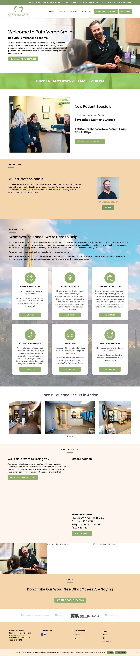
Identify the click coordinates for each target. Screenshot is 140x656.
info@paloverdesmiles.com (87, 524)
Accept (110, 652)
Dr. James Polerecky (108, 202)
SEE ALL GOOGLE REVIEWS (70, 600)
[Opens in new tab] (35, 615)
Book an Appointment (80, 631)
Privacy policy (121, 652)
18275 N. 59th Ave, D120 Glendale (118, 2)
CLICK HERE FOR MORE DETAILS (90, 141)
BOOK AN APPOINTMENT (106, 11)
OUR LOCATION (82, 533)
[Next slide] (129, 417)
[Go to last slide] (11, 417)
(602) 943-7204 (91, 2)
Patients (73, 11)
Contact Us (86, 11)
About (51, 11)
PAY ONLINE (126, 11)
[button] (70, 417)
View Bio (108, 207)
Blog (104, 638)
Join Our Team (77, 639)
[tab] (67, 436)
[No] (137, 653)
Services (62, 11)
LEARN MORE (30, 315)
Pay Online (76, 635)
